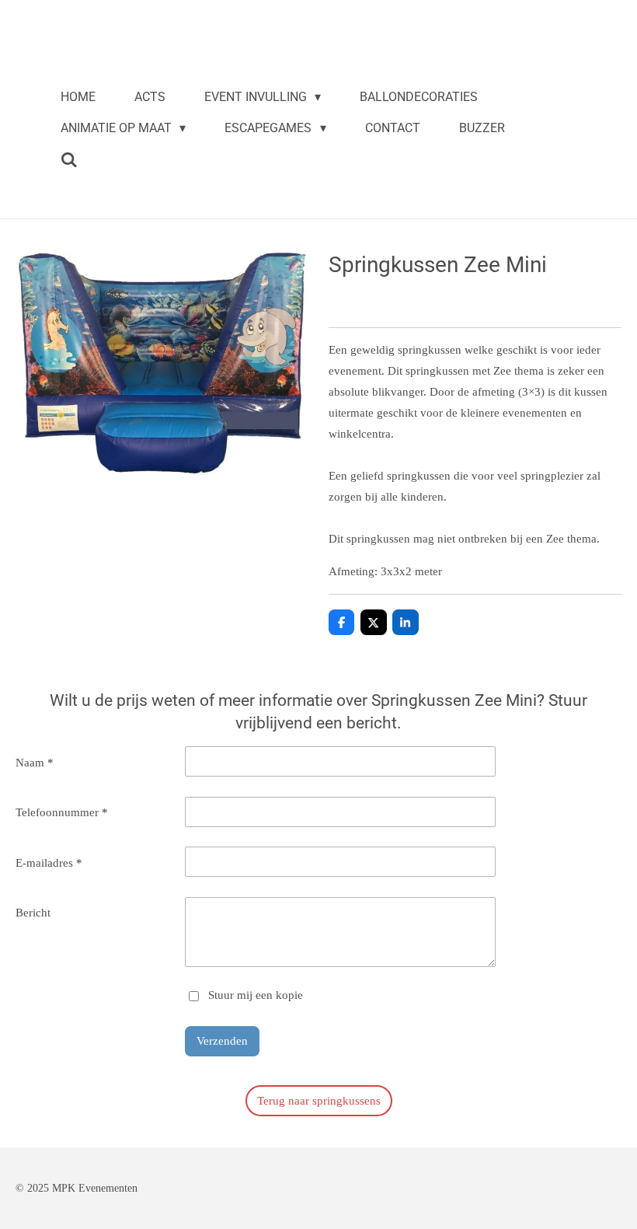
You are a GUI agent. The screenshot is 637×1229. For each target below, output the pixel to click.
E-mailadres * (49, 863)
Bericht (33, 912)
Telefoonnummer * (62, 812)
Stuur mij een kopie (255, 995)
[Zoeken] (69, 160)
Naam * (35, 762)
